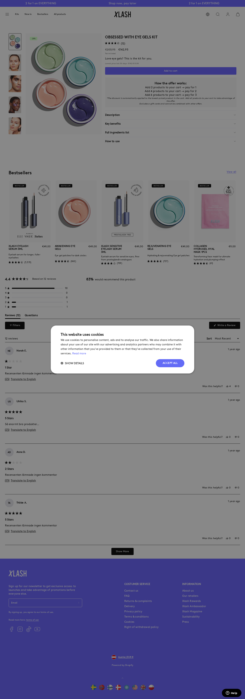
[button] (72, 363)
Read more (79, 353)
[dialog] (122, 349)
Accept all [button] (170, 363)
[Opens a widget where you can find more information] (231, 693)
